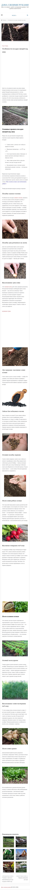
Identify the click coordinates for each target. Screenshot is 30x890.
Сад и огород (5, 45)
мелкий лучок (8, 286)
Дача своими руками (15, 5)
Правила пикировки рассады (23, 878)
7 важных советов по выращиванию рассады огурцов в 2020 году (7, 879)
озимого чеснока (18, 197)
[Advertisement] (15, 70)
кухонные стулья (6, 311)
